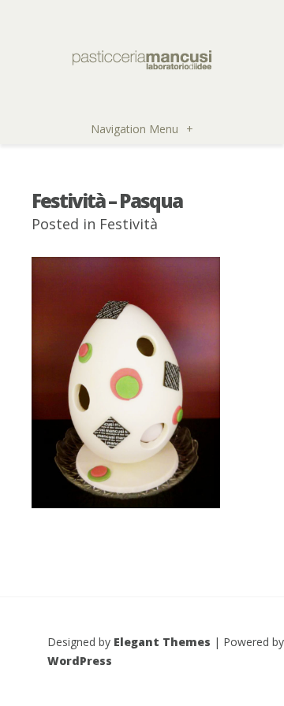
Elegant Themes (162, 641)
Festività (128, 223)
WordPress (79, 660)
